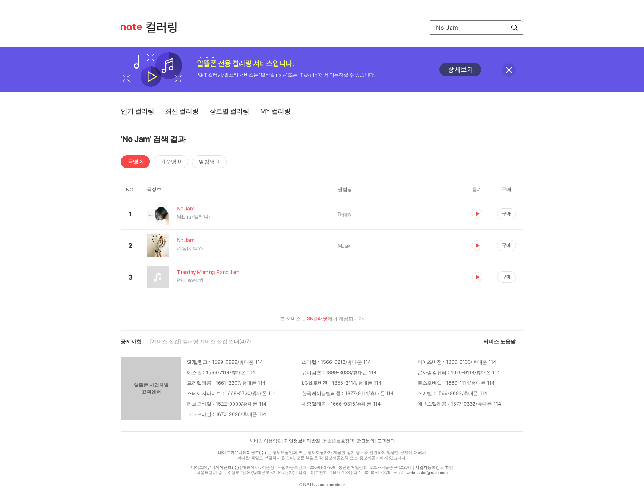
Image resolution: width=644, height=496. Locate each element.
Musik (344, 245)
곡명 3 (135, 161)
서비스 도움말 (499, 341)
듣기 (477, 214)
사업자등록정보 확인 (434, 467)
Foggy (345, 214)
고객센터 (386, 440)
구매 (506, 213)
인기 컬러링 (137, 111)
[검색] (514, 27)
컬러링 (165, 27)
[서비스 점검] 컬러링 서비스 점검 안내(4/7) (200, 341)
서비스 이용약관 (265, 440)
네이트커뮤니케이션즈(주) (242, 452)
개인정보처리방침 (302, 440)
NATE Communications (324, 484)
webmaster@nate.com (427, 472)
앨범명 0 (209, 161)
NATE (131, 27)
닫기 (509, 70)
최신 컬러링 (181, 111)
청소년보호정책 (338, 440)
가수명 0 (171, 161)
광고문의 (366, 440)
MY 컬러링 (275, 111)
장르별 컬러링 (229, 111)
